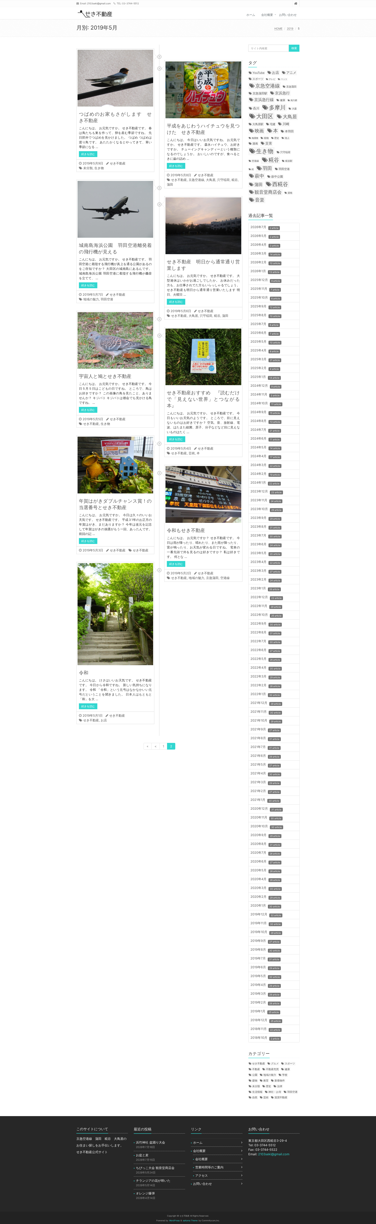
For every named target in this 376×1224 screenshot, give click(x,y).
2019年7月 (264, 958)
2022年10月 (265, 615)
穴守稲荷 (223, 180)
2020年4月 (265, 879)
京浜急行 (282, 93)
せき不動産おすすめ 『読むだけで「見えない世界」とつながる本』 (203, 399)
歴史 (276, 138)
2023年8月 (265, 527)
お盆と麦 (142, 1155)
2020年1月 (265, 905)
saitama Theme (190, 1220)
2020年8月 (265, 844)
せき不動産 (118, 163)
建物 (254, 1080)
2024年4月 (265, 456)
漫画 (255, 143)
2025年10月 (265, 297)
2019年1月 (264, 1011)
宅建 (272, 124)
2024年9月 (265, 412)
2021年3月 (264, 782)
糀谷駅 (288, 160)
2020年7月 (265, 853)
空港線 (225, 578)
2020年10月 (266, 826)
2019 (290, 28)
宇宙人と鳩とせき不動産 (105, 376)
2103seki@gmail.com (99, 3)
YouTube (259, 73)
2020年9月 (265, 835)
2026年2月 (265, 262)
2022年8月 (265, 632)
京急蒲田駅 (260, 93)
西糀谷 (280, 184)
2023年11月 (265, 500)
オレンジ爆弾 (145, 1193)
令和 (83, 673)
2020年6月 (265, 861)
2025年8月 (265, 315)
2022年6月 (265, 650)
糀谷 (234, 180)
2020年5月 (265, 870)
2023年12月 (266, 491)
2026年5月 (264, 236)
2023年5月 (265, 553)
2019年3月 (264, 994)
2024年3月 (265, 465)
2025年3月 (265, 359)
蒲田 (170, 184)
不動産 (256, 1069)
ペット (284, 79)
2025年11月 (264, 289)
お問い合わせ (288, 15)
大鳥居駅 (257, 124)
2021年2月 (264, 791)
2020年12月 (265, 809)
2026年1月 (264, 271)
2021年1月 (264, 800)
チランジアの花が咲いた (153, 1180)
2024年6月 (265, 438)
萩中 (259, 176)
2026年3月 (265, 253)
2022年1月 (265, 694)
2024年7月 (265, 430)
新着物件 (280, 1080)
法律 (279, 1086)
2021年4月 (265, 773)
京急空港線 (196, 180)
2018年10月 (264, 1038)
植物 (266, 137)
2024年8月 (265, 421)
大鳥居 (210, 180)
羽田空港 (107, 299)
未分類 (88, 168)
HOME (278, 28)
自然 (254, 1097)
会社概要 (267, 15)
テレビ (272, 79)
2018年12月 (265, 1020)
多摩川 (277, 107)
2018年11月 (265, 1029)
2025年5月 (265, 342)
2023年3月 (265, 571)
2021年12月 (265, 703)
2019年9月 (264, 941)
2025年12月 (265, 280)
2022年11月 (265, 606)
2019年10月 (265, 932)
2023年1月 (264, 588)
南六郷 (294, 100)
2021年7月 (264, 747)
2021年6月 (264, 756)
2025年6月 (264, 333)
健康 (282, 100)
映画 (259, 131)
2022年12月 (266, 597)
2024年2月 (265, 474)
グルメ (275, 1063)
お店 (104, 720)
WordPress (174, 1220)
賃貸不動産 (281, 1097)
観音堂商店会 (268, 192)
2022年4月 (265, 668)
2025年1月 (264, 377)
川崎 (286, 124)
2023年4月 (265, 562)
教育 (265, 1080)
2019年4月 (264, 985)
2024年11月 (265, 394)
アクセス (201, 1175)
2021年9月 (264, 729)
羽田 (267, 168)
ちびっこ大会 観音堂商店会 (155, 1168)
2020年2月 (265, 897)
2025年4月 (264, 350)
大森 (294, 108)
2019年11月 (265, 923)
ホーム (250, 15)
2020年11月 (265, 817)
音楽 (259, 200)
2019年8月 (265, 950)
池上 (287, 138)
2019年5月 (265, 976)
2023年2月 (265, 579)
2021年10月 (265, 720)
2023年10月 (265, 509)
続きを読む (88, 154)
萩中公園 (277, 176)
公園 (254, 1074)
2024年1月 (264, 483)
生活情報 (257, 1091)
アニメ (291, 73)
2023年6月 (265, 544)
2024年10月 (265, 403)
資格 (290, 193)
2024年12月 (265, 386)
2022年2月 (265, 685)
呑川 (256, 108)
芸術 (192, 453)
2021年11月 (265, 712)
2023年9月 (265, 518)
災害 (268, 143)
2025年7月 (264, 324)
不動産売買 (272, 1069)
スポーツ (257, 78)
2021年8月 (264, 738)
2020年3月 (265, 888)
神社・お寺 (274, 1091)
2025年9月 (265, 306)
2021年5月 (264, 764)
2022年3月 (265, 676)
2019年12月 (265, 914)
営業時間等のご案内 (209, 1167)
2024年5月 (265, 447)
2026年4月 (264, 245)
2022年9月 (265, 623)
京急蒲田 (212, 578)
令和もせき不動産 (186, 530)
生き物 (99, 168)
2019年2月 (264, 1002)
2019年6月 (264, 967)
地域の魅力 (91, 299)
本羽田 (289, 131)
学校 (284, 1074)
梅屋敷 (255, 138)
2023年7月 (265, 535)
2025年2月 (264, 368)
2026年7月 (264, 227)
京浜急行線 (264, 99)
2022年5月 (265, 659)
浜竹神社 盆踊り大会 (150, 1142)
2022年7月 (265, 641)
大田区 (264, 116)
